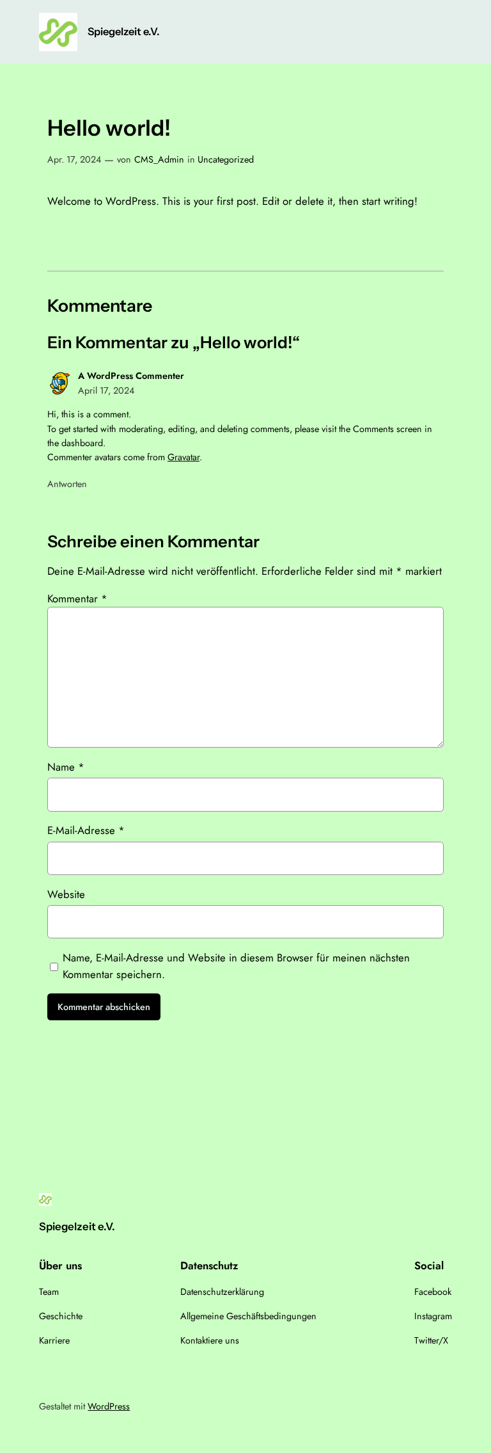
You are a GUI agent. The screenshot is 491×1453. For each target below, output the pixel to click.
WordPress (109, 1406)
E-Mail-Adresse (86, 830)
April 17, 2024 (106, 390)
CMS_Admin (159, 159)
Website (66, 894)
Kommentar (77, 598)
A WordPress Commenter (131, 375)
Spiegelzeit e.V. (124, 31)
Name (65, 767)
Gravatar (183, 457)
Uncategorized (226, 159)
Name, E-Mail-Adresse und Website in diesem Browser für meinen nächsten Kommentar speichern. (236, 966)
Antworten (67, 484)
